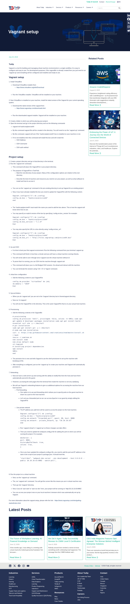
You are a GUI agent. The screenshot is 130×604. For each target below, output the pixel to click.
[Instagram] (23, 566)
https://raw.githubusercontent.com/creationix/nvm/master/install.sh (52, 333)
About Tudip (40, 7)
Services (58, 7)
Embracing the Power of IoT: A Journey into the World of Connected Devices (102, 135)
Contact (101, 2)
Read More (94, 105)
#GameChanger (110, 2)
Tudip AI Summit (92, 2)
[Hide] (129, 34)
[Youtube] (28, 566)
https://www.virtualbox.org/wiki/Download (30, 87)
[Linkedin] (10, 566)
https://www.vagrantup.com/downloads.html (31, 108)
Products (68, 7)
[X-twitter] (14, 566)
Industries (49, 7)
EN (119, 2)
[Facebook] (19, 566)
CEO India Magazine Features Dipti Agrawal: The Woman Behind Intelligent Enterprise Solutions (103, 541)
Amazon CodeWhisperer (100, 87)
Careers (88, 7)
